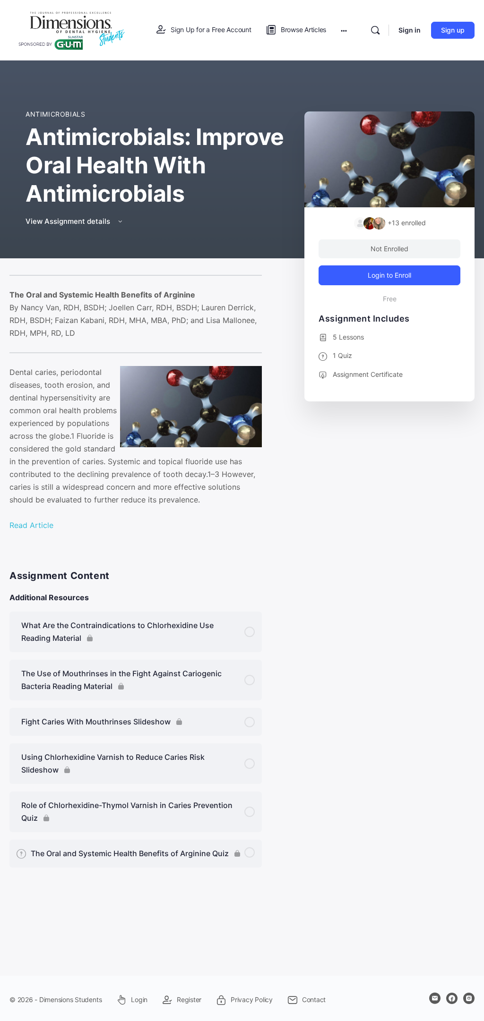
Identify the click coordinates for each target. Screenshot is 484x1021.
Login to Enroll (389, 275)
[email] (435, 998)
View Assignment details (69, 221)
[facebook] (452, 998)
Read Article (31, 525)
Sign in (409, 30)
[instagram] (469, 998)
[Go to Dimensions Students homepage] (71, 29)
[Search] (375, 30)
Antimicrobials (56, 114)
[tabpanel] (135, 410)
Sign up (453, 30)
